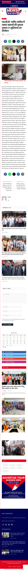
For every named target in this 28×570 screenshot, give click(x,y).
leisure (20, 468)
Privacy (14, 566)
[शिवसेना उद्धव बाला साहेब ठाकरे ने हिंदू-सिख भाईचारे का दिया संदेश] (14, 378)
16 (7, 341)
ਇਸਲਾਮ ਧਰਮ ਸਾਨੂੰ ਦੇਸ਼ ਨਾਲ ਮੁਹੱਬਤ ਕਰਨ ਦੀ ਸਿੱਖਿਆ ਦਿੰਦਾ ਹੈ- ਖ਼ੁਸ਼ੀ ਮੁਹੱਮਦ (17, 535)
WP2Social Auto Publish (8, 569)
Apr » (6, 347)
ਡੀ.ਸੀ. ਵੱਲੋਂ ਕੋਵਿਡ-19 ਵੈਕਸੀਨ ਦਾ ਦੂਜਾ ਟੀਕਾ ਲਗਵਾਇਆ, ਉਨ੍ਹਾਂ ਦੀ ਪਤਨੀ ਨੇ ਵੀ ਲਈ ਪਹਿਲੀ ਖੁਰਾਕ (7, 187)
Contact (18, 566)
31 (10, 345)
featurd (19, 465)
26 (17, 343)
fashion (12, 465)
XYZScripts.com (21, 569)
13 (20, 339)
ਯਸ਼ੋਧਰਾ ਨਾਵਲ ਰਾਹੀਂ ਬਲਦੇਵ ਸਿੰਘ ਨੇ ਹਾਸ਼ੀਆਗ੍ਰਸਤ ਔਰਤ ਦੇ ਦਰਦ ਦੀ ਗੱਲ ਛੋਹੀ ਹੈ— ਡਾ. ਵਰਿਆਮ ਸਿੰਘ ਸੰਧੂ (14, 3)
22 (3, 343)
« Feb (3, 347)
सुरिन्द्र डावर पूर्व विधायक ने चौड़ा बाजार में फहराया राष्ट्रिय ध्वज (14, 229)
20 (21, 341)
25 (14, 343)
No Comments (10, 36)
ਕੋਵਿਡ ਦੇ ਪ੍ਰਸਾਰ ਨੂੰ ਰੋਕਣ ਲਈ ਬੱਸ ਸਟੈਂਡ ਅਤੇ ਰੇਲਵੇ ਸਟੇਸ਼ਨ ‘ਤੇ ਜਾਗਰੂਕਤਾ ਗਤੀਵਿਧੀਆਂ (21, 186)
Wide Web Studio (17, 563)
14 (24, 339)
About (10, 566)
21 (24, 341)
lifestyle (5, 470)
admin (8, 34)
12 (17, 339)
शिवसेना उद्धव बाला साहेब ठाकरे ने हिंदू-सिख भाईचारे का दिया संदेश (13, 388)
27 (21, 343)
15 (3, 341)
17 (10, 341)
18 (14, 341)
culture (5, 465)
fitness (13, 468)
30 (7, 345)
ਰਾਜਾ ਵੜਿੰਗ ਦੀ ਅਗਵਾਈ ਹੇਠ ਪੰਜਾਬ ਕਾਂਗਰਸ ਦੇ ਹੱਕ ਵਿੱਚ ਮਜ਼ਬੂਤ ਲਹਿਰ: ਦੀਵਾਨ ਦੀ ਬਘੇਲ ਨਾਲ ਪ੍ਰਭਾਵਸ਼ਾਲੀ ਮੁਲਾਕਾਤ (13, 278)
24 (10, 343)
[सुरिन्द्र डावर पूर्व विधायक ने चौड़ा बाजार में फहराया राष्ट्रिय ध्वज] (14, 219)
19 (17, 341)
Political (4, 18)
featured (5, 468)
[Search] (25, 11)
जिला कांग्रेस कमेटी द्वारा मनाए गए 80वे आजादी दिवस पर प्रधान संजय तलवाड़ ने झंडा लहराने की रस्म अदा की (14, 254)
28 (24, 343)
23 (7, 343)
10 (10, 339)
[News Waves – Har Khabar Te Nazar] (14, 11)
